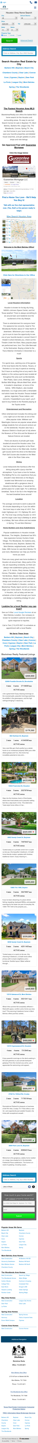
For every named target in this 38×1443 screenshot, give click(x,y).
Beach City (29, 68)
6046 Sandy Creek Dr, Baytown (19, 942)
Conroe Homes (23, 1328)
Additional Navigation (19, 1339)
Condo (12, 35)
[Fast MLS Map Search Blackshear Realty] (19, 97)
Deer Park (30, 77)
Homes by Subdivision (8, 1261)
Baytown (19, 68)
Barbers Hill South (24, 1264)
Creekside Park (23, 1284)
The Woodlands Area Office (18, 1392)
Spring (12, 87)
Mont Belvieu (28, 82)
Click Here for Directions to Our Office (19, 275)
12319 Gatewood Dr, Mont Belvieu (19, 994)
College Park (5, 1284)
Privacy (19, 1441)
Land (19, 35)
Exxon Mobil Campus (8, 1320)
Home (5, 35)
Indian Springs (23, 1290)
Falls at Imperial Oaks (25, 1317)
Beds (3, 27)
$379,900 (28, 1140)
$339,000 (28, 936)
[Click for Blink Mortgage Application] (19, 179)
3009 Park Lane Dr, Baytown (19, 1145)
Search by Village (24, 1275)
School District (25, 15)
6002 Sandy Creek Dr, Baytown (19, 837)
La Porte (7, 82)
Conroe (32, 72)
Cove (6, 77)
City (2, 15)
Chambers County (10, 72)
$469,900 (30, 675)
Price (3, 21)
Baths (13, 27)
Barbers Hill (9, 68)
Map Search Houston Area (19, 216)
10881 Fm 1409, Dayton (19, 887)
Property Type (6, 33)
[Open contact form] (35, 2)
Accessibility (5, 1441)
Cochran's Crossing (25, 1281)
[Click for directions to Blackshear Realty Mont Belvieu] (19, 288)
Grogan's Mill (23, 1287)
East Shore (4, 1287)
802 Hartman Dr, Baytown (19, 736)
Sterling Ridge (23, 1292)
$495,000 (30, 881)
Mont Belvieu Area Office (19, 1372)
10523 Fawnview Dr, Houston (19, 786)
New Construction (6, 1258)
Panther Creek (5, 1292)
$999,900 (28, 1088)
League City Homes (25, 1301)
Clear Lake (23, 72)
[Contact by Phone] (31, 2)
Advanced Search (26, 40)
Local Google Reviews (22, 612)
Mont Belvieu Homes (7, 1264)
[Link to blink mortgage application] (19, 159)
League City (17, 82)
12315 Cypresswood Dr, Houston (19, 1046)
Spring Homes (23, 1314)
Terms (13, 1441)
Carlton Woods (6, 1281)
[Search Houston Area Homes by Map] (19, 230)
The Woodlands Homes (8, 1278)
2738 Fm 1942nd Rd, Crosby (19, 1094)
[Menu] (35, 7)
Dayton (21, 77)
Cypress (13, 77)
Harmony (4, 1317)
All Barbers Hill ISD (25, 1258)
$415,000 (28, 780)
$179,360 (30, 730)
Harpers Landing (6, 1290)
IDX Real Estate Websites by (10, 1439)
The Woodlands (22, 87)
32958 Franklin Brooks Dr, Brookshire (19, 681)
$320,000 (28, 831)
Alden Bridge (23, 1278)
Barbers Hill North (24, 1261)
